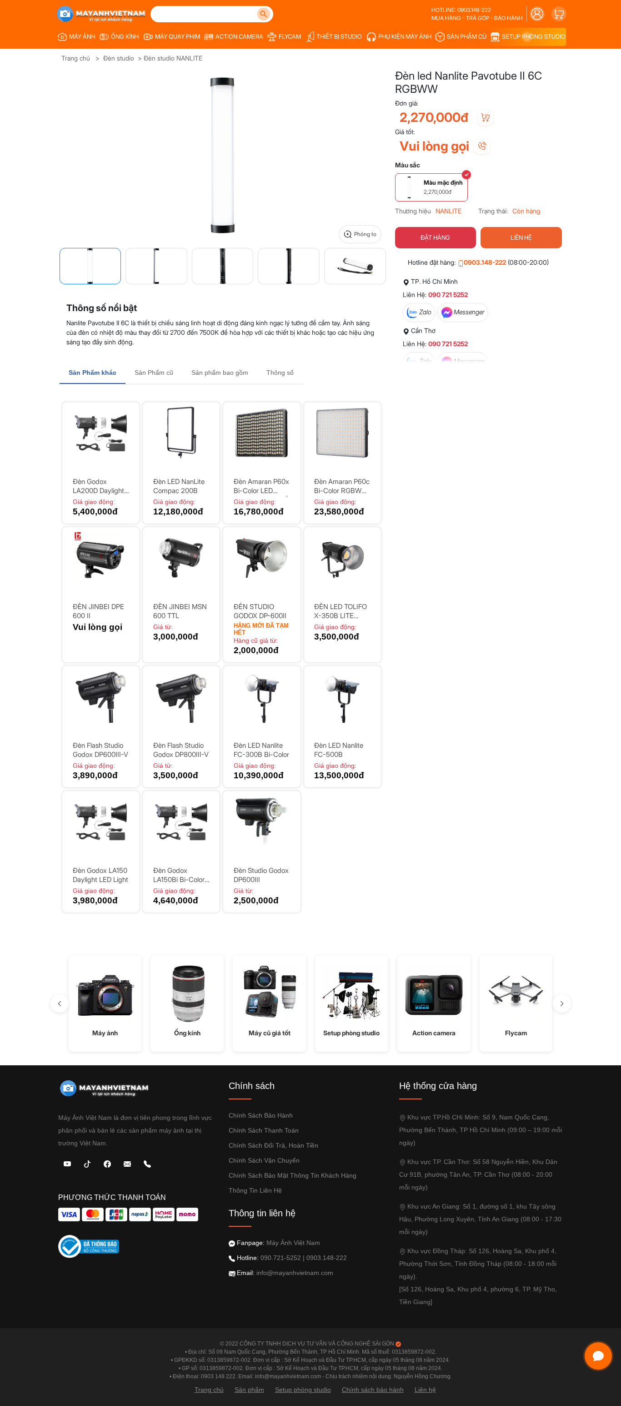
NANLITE (448, 211)
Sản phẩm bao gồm (219, 372)
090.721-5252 (280, 1257)
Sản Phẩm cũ (154, 372)
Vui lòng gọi (434, 146)
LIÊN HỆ (521, 237)
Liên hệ (425, 1389)
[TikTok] (87, 1163)
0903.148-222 (485, 262)
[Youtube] (67, 1163)
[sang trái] (59, 1003)
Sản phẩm (249, 1389)
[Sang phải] (562, 1003)
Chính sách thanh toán (264, 1130)
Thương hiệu (413, 211)
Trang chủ (75, 58)
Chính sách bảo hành (261, 1115)
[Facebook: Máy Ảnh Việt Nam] (107, 1163)
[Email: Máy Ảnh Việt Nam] (127, 1163)
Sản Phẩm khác (92, 372)
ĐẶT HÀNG (435, 237)
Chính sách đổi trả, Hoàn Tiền (273, 1145)
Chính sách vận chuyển (264, 1160)
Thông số (280, 372)
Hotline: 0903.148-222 (461, 9)
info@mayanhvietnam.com (294, 1272)
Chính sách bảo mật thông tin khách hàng (292, 1175)
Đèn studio (118, 58)
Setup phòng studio (303, 1389)
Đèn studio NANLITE (173, 58)
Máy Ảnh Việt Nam (293, 1242)
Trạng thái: (493, 211)
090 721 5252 (448, 294)
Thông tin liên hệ (255, 1190)
